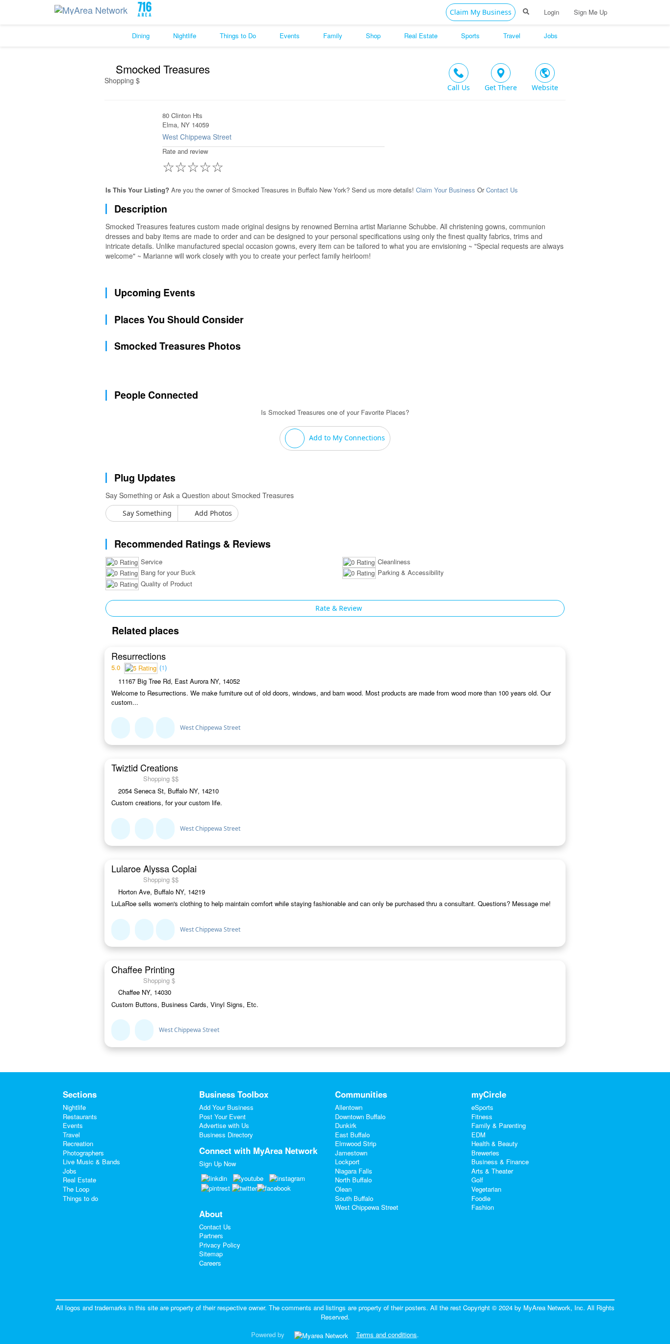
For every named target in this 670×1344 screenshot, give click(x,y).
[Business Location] (165, 728)
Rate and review (193, 161)
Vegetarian (486, 1189)
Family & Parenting (498, 1125)
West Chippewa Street (197, 137)
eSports (482, 1107)
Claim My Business (481, 12)
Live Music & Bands (91, 1161)
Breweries (485, 1152)
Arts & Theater (492, 1171)
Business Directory (226, 1134)
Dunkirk (346, 1125)
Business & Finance (500, 1161)
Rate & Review (337, 608)
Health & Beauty (494, 1143)
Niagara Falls (353, 1171)
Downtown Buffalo (360, 1116)
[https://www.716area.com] (93, 7)
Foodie (480, 1198)
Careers (210, 1263)
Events (73, 1125)
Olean (343, 1189)
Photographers (83, 1152)
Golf (477, 1179)
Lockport (347, 1161)
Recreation (78, 1143)
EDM (478, 1134)
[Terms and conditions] (321, 1334)
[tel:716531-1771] (144, 929)
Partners (211, 1235)
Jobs (70, 1171)
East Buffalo (352, 1134)
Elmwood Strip (355, 1143)
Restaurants (80, 1116)
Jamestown (351, 1152)
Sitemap (211, 1253)
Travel (71, 1134)
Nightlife (74, 1107)
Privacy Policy (219, 1244)
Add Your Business (226, 1107)
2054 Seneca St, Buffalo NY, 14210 (167, 791)
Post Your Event (222, 1116)
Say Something (146, 513)
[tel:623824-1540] (144, 728)
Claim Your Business (445, 189)
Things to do (80, 1198)
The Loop (76, 1189)
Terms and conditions (386, 1334)
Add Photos (212, 513)
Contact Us (502, 189)
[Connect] (120, 728)
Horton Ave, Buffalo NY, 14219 (160, 892)
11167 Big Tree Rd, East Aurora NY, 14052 (178, 681)
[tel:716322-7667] (144, 829)
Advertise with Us (224, 1125)
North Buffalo (353, 1179)
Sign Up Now (217, 1163)
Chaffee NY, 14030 (143, 992)
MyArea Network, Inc (553, 1307)
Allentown (348, 1107)
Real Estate (79, 1179)
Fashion (482, 1207)
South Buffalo (354, 1198)
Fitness (481, 1116)
